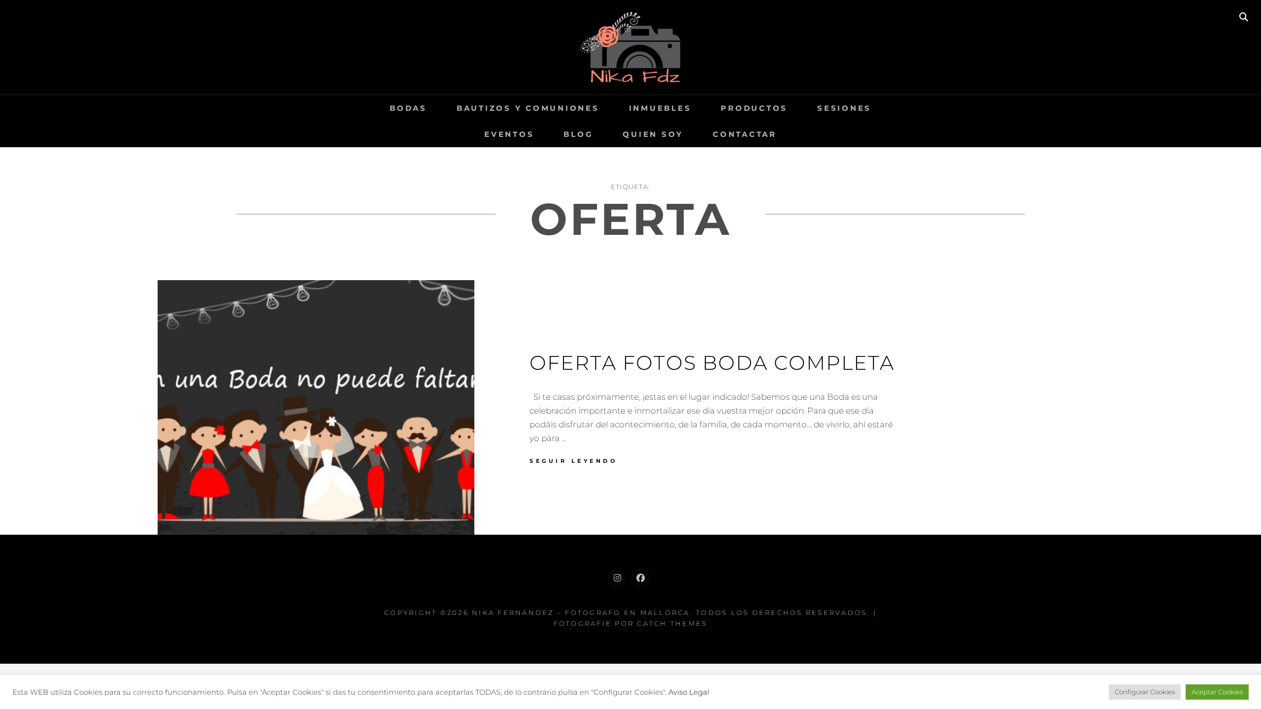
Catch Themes (672, 623)
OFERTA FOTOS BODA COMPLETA (712, 363)
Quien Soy (653, 134)
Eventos (509, 134)
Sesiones (844, 108)
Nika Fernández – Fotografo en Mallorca (581, 612)
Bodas (408, 108)
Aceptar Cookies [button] (1217, 692)
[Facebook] (640, 578)
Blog (578, 134)
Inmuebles (660, 108)
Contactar (745, 134)
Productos (754, 108)
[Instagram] (617, 578)
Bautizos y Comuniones (528, 108)
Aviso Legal (688, 692)
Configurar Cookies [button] (1145, 692)
